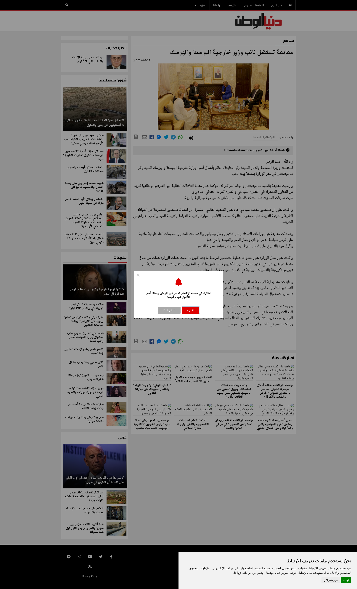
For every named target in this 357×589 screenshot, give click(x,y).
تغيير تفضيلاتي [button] (330, 580)
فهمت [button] (346, 580)
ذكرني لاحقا (169, 310)
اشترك (190, 310)
